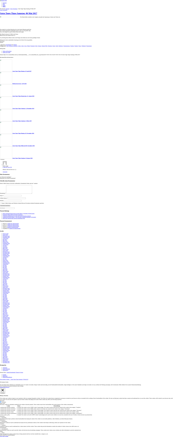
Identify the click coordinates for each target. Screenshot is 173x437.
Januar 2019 (5, 316)
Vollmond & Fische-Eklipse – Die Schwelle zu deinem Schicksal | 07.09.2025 (19, 217)
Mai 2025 (5, 239)
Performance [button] (2, 420)
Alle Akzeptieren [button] (3, 386)
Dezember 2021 (6, 273)
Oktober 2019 (6, 305)
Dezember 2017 (6, 332)
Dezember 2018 (6, 317)
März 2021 (5, 284)
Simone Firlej (44, 46)
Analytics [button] (2, 423)
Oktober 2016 (6, 349)
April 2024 (5, 247)
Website (1, 200)
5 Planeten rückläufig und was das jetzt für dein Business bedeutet (17, 216)
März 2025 (5, 241)
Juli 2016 (5, 352)
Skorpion (50, 46)
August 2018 (5, 322)
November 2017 (6, 333)
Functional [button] (2, 416)
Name (1, 195)
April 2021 (5, 283)
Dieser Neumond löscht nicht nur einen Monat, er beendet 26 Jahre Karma (18, 213)
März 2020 (5, 299)
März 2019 (5, 313)
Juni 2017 (5, 339)
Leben (19, 46)
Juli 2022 (5, 265)
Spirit (57, 46)
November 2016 (6, 348)
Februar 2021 (5, 286)
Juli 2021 (5, 279)
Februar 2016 (5, 358)
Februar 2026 (5, 233)
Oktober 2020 (6, 290)
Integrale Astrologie (13, 46)
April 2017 (5, 341)
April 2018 (5, 327)
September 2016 (6, 350)
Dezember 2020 (6, 288)
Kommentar (3, 193)
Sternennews (5, 370)
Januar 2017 (5, 345)
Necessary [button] (2, 400)
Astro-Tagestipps (13, 8)
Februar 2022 (5, 271)
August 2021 (5, 278)
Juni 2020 (5, 295)
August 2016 (5, 351)
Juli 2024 (5, 245)
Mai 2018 (5, 326)
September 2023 (6, 255)
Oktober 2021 (6, 276)
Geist (7, 46)
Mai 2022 (5, 267)
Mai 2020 (5, 296)
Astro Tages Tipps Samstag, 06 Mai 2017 (18, 13)
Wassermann (89, 46)
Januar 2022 (5, 272)
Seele (36, 46)
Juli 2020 (5, 294)
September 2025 (6, 237)
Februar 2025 (5, 242)
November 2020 (6, 289)
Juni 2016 (5, 354)
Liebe (22, 46)
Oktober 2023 (6, 254)
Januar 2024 (5, 250)
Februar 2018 (5, 329)
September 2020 (6, 292)
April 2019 (5, 312)
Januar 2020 (5, 301)
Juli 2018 (5, 323)
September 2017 (6, 335)
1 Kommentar (8, 44)
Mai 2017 (5, 340)
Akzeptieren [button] (9, 386)
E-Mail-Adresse (4, 198)
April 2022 (5, 269)
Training (72, 46)
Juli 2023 (5, 258)
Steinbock (61, 46)
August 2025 (5, 238)
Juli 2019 (5, 309)
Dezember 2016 (6, 346)
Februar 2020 (5, 300)
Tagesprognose (66, 46)
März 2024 (5, 248)
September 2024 (6, 243)
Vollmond (83, 46)
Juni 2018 (5, 324)
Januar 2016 (5, 360)
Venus (79, 46)
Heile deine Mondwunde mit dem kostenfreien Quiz (14, 218)
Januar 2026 (5, 235)
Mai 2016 (5, 355)
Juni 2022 (5, 266)
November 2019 (6, 304)
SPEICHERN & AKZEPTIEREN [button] (7, 435)
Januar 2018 (5, 330)
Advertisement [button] (3, 427)
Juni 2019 (5, 310)
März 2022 (5, 270)
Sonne (53, 46)
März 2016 (5, 357)
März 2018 (5, 328)
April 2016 (5, 356)
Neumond (32, 46)
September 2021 (6, 277)
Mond (28, 46)
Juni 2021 (5, 281)
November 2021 (6, 275)
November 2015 (6, 362)
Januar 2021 (5, 287)
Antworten (5, 171)
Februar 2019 (5, 315)
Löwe (25, 46)
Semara (39, 46)
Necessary (4, 402)
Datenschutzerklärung (4, 387)
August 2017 (5, 337)
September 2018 (6, 321)
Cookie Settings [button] (20, 386)
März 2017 (5, 343)
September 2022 (6, 262)
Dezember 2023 (6, 252)
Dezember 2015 (6, 361)
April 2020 (5, 298)
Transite (76, 46)
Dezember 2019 (6, 303)
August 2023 (5, 256)
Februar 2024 (5, 249)
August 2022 (5, 264)
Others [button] (1, 431)
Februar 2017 (5, 344)
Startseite (7, 8)
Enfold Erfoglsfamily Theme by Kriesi (15, 372)
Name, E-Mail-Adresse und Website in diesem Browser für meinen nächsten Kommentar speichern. (23, 203)
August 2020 (5, 293)
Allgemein (5, 367)
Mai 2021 (5, 282)
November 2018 (6, 318)
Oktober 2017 (6, 334)
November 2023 (6, 253)
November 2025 (6, 236)
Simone (15, 44)
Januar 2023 (5, 260)
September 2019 (6, 306)
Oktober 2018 (6, 320)
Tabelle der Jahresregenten (13, 223)
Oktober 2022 (6, 261)
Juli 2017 (5, 338)
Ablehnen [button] (14, 386)
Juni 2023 (5, 259)
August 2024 (5, 244)
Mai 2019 (5, 311)
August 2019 (5, 307)
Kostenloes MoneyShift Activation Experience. (13, 214)
